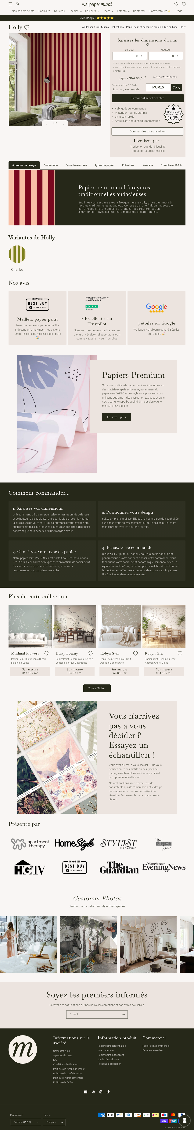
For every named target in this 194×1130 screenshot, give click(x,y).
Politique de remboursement (69, 1068)
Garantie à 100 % (171, 165)
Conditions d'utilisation (65, 1064)
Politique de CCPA (63, 1082)
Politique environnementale (68, 1077)
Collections (117, 27)
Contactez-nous (62, 1050)
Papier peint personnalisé (112, 1045)
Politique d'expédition (109, 1063)
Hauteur (166, 49)
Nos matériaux (106, 1050)
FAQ (55, 1059)
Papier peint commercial (156, 1045)
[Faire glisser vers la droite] (63, 124)
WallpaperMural (178, 1128)
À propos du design (24, 165)
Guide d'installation (108, 1059)
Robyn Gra (154, 653)
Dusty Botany (67, 653)
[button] (10, 4)
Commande (51, 165)
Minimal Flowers (25, 653)
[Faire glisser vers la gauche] (46, 124)
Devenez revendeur (152, 1050)
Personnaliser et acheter (147, 98)
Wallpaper (95, 27)
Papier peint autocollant (111, 1054)
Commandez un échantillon (148, 131)
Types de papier (104, 165)
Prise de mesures (76, 165)
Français (51, 1122)
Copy (176, 87)
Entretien (128, 165)
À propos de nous (62, 1055)
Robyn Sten (110, 653)
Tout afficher (97, 688)
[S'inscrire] (124, 1014)
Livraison (147, 165)
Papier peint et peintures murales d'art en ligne (152, 27)
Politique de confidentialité (68, 1073)
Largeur (129, 49)
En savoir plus (116, 417)
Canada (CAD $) (22, 1122)
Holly (182, 27)
